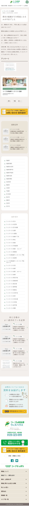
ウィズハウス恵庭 (9, 11)
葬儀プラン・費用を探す (8, 475)
